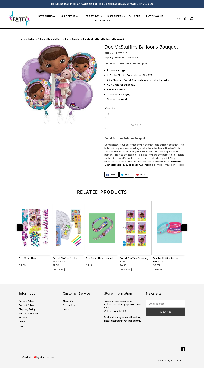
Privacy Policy (26, 301)
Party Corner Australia (175, 361)
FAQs (22, 325)
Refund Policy (26, 305)
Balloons (33, 39)
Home (22, 39)
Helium (66, 309)
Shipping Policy (27, 309)
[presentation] (20, 227)
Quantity (110, 108)
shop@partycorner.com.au (126, 320)
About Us (68, 301)
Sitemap (23, 317)
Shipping (108, 57)
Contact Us (69, 305)
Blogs (22, 321)
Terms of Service (28, 313)
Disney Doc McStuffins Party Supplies (60, 39)
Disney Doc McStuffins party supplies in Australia (143, 163)
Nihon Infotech (48, 357)
